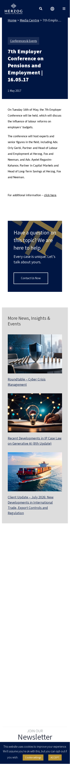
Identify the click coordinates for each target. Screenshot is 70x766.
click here (50, 195)
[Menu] (64, 9)
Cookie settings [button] (33, 757)
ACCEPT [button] (55, 757)
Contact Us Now (31, 278)
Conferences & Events (23, 41)
